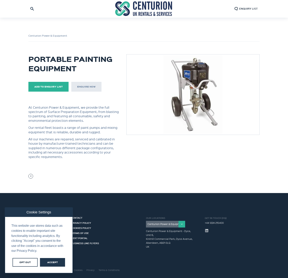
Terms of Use (80, 232)
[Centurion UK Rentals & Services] (144, 8)
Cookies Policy (81, 227)
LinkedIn (207, 231)
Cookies (78, 270)
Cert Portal (79, 237)
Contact (76, 217)
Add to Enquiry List (48, 86)
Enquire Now (86, 86)
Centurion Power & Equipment (47, 35)
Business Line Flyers (85, 243)
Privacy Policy (81, 222)
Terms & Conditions (109, 270)
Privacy (90, 270)
